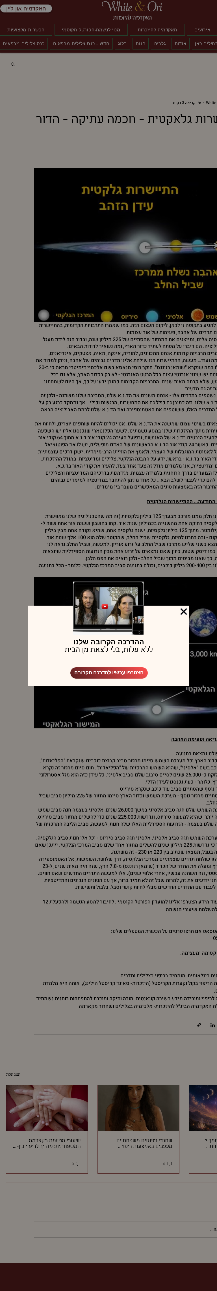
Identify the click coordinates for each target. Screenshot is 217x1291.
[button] (183, 611)
